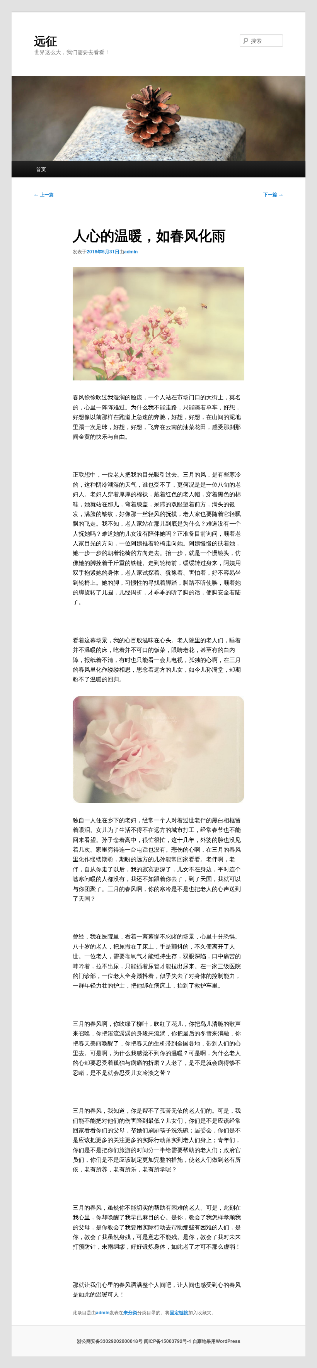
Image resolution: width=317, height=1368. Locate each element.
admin (131, 251)
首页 (41, 169)
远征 (45, 40)
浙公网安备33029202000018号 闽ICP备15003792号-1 (134, 1340)
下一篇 (273, 194)
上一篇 (44, 194)
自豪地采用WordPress (216, 1340)
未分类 (130, 1312)
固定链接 (179, 1312)
